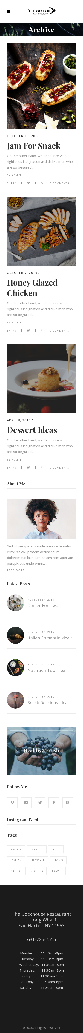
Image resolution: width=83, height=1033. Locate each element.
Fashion (36, 849)
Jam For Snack (34, 145)
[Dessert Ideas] (41, 347)
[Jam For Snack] (41, 45)
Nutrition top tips (46, 670)
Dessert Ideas (32, 429)
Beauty (16, 849)
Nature (16, 871)
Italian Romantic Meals (50, 638)
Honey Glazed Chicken (32, 287)
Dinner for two (42, 605)
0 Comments (59, 183)
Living (58, 860)
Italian (16, 860)
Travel (57, 871)
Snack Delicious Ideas (48, 702)
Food (56, 849)
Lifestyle (37, 860)
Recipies (37, 871)
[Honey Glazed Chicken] (41, 199)
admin (16, 175)
